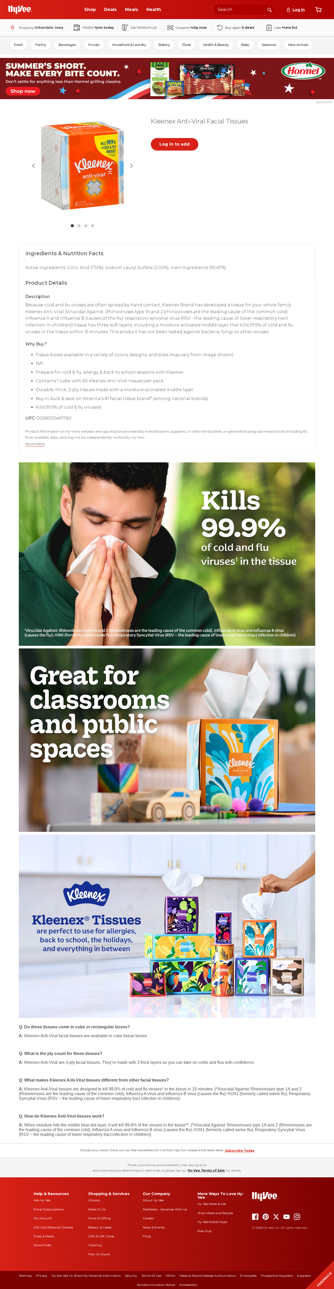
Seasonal (269, 45)
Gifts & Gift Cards (101, 1236)
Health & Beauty (216, 45)
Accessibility (188, 1285)
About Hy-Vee (153, 1200)
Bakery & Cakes (99, 1227)
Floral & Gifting (99, 1218)
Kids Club (205, 1231)
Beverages (67, 45)
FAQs (147, 1236)
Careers (148, 1218)
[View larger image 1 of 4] (82, 166)
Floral (186, 45)
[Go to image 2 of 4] (79, 226)
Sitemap (25, 1276)
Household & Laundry (129, 45)
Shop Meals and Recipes (215, 1213)
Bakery (164, 45)
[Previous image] (33, 166)
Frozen (94, 45)
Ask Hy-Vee (42, 1200)
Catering (95, 1245)
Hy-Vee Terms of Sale (206, 1170)
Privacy (41, 1276)
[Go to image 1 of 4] (72, 226)
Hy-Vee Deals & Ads (212, 1204)
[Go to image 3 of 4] (85, 226)
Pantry (40, 45)
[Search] (269, 9)
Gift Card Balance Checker (53, 1227)
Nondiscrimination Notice (156, 1285)
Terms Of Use (151, 1276)
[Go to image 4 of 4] (92, 226)
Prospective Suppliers (277, 1276)
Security (131, 1276)
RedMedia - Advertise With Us (165, 1209)
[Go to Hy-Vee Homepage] (20, 9)
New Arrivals (298, 45)
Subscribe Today (239, 1151)
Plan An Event (99, 1254)
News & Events (154, 1227)
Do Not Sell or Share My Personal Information (86, 1276)
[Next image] (131, 166)
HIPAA (170, 1276)
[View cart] (318, 9)
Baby (245, 45)
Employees (248, 1276)
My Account (43, 1218)
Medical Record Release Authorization (208, 1276)
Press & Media (44, 1236)
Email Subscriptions (49, 1209)
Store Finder (43, 1245)
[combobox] (244, 9)
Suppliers (304, 1276)
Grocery (94, 1200)
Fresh (18, 45)
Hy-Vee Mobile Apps (212, 1222)
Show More (35, 444)
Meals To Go (97, 1209)
